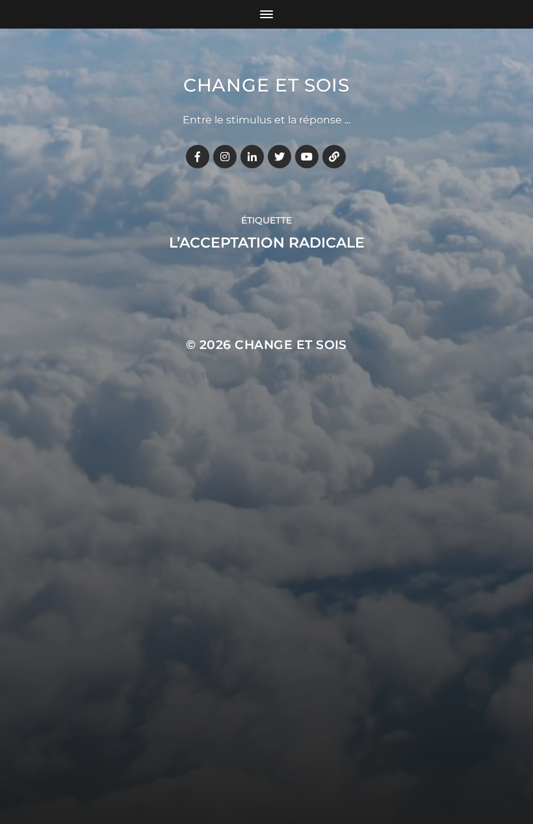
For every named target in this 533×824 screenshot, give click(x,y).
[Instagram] (225, 156)
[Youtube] (306, 156)
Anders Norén (294, 375)
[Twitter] (279, 156)
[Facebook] (197, 156)
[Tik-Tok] (334, 156)
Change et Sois (266, 85)
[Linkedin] (252, 156)
